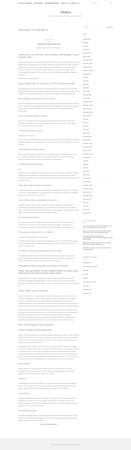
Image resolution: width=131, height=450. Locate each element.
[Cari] (111, 3)
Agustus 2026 (87, 39)
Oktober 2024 (87, 108)
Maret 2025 (86, 91)
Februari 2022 (87, 213)
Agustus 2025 (87, 74)
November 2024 (87, 105)
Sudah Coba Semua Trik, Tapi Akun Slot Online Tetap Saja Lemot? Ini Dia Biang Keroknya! (97, 231)
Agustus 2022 (87, 199)
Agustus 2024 (87, 115)
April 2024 (86, 129)
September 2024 (88, 112)
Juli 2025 (85, 77)
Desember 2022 (87, 185)
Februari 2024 (87, 136)
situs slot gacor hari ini (90, 266)
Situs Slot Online (25, 3)
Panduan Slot (49, 39)
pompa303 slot (87, 289)
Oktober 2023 (87, 150)
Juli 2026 (85, 42)
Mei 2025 (85, 84)
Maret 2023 (86, 175)
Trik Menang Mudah (52, 3)
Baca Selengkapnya (48, 424)
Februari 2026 (87, 53)
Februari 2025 (87, 95)
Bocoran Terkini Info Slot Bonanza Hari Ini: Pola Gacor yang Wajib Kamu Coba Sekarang (97, 226)
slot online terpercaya (89, 282)
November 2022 (87, 188)
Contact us (74, 3)
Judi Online (38, 3)
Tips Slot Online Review (49, 44)
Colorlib (63, 444)
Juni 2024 (85, 122)
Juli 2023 (85, 161)
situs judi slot (87, 262)
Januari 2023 (86, 182)
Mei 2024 (85, 126)
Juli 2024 (85, 119)
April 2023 (86, 171)
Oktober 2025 (87, 67)
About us (64, 3)
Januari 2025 (86, 98)
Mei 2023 (85, 168)
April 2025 (86, 88)
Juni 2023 (85, 164)
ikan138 (85, 278)
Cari (109, 27)
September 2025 (88, 70)
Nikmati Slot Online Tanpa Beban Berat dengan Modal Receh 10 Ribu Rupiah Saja (97, 243)
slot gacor (86, 285)
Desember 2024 (87, 102)
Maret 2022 (86, 209)
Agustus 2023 (87, 157)
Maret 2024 (86, 133)
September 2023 (88, 154)
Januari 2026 (86, 56)
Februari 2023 (87, 178)
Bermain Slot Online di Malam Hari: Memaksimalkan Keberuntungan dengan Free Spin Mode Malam (98, 237)
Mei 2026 (85, 46)
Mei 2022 (85, 202)
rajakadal (85, 270)
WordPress (77, 444)
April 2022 (86, 206)
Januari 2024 (86, 140)
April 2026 (86, 49)
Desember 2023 (87, 143)
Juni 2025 (85, 81)
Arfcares (65, 12)
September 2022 (88, 195)
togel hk (85, 274)
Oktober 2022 (87, 192)
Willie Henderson (56, 48)
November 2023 (87, 147)
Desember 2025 (87, 60)
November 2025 (87, 63)
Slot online (86, 293)
